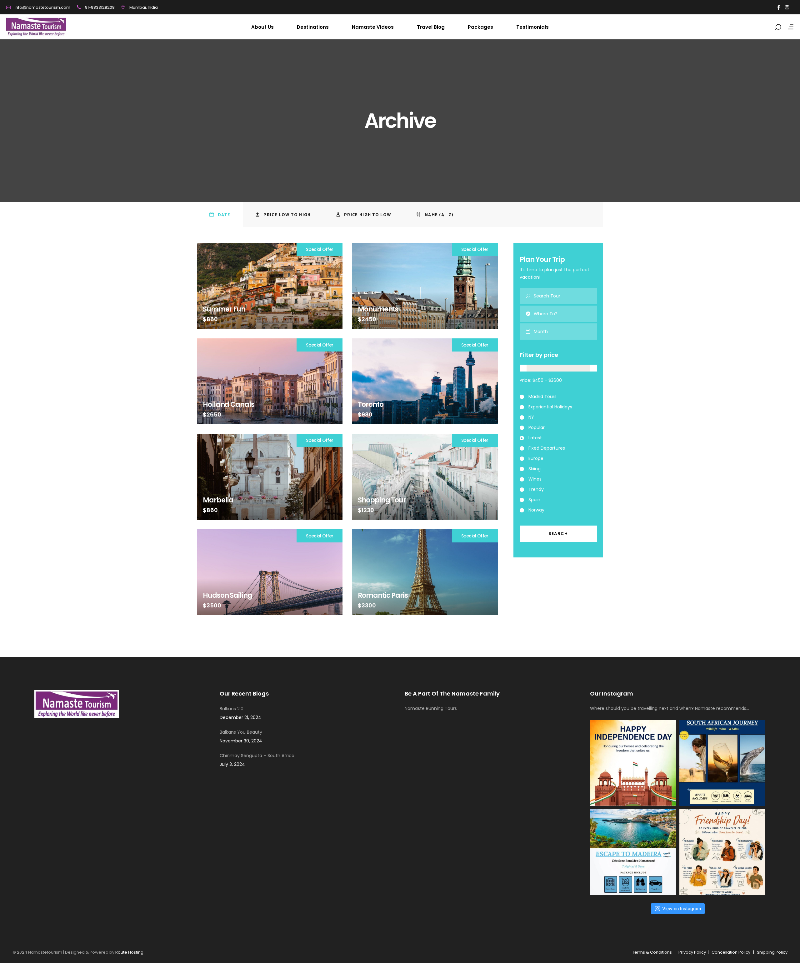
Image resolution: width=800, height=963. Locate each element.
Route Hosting (129, 952)
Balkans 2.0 (231, 709)
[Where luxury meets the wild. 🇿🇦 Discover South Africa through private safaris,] (722, 763)
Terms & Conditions (652, 952)
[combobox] (565, 331)
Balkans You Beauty (241, 732)
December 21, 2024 (240, 717)
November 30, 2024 (241, 741)
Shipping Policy (772, 952)
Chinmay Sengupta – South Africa (257, 755)
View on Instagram (681, 908)
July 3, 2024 (232, 764)
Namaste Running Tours (431, 708)
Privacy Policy (693, 952)
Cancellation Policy (731, 952)
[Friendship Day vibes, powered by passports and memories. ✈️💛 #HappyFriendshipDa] (722, 852)
